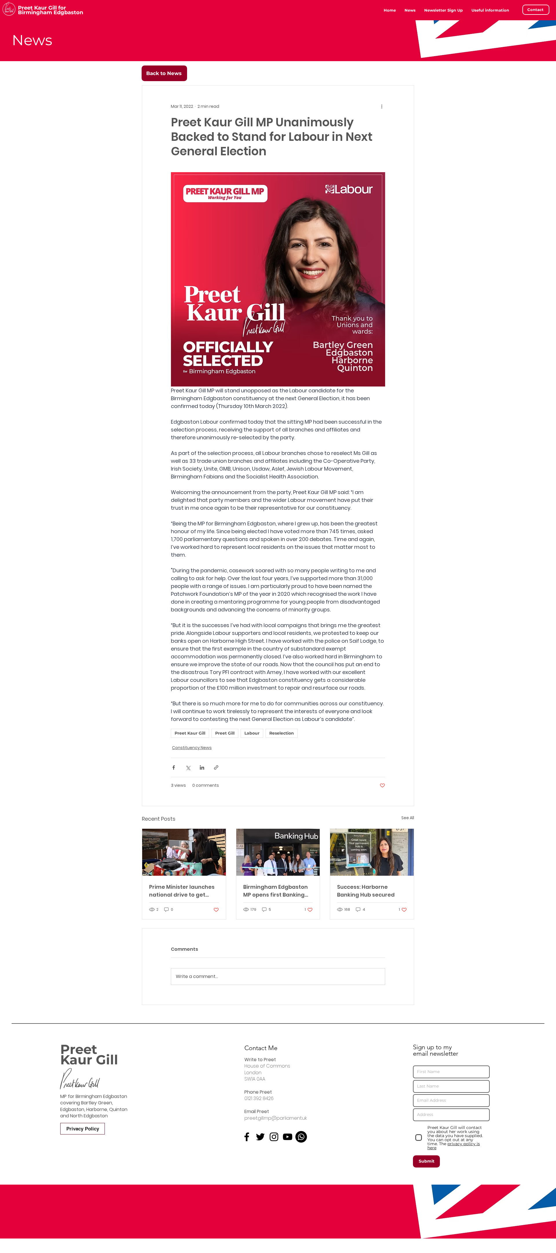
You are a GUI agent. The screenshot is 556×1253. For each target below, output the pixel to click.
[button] (490, 10)
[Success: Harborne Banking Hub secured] (372, 852)
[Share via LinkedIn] (202, 767)
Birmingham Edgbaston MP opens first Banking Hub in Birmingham (275, 891)
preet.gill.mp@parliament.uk (275, 1118)
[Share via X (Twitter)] (188, 767)
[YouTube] (287, 1137)
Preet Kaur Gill (190, 733)
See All (407, 818)
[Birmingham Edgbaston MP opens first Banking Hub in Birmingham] (278, 852)
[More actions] (381, 106)
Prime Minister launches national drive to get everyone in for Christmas (182, 891)
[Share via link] (216, 767)
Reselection (281, 733)
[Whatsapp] (301, 1137)
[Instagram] (274, 1137)
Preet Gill (225, 733)
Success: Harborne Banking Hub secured (366, 890)
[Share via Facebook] (173, 767)
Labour (251, 733)
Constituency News (192, 748)
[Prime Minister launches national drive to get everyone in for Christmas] (184, 852)
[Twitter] (260, 1137)
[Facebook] (247, 1137)
